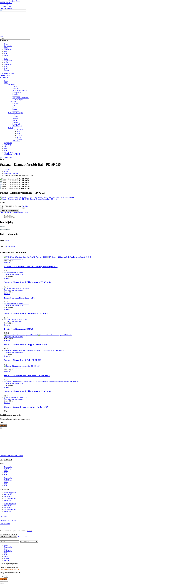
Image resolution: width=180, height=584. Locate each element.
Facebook (3, 212)
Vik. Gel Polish (17, 129)
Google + (21, 212)
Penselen (15, 94)
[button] (2, 36)
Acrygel (15, 116)
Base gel (15, 118)
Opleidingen (8, 64)
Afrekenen (22, 536)
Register (7, 560)
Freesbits (15, 88)
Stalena (7, 240)
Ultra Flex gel (17, 126)
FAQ (6, 66)
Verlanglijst (8, 496)
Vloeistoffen (12, 101)
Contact (6, 70)
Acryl (14, 114)
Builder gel (16, 124)
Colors (10, 128)
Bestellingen (8, 494)
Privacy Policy (5, 524)
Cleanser (15, 103)
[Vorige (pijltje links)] (1, 583)
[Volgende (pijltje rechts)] (3, 583)
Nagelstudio (8, 60)
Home (6, 59)
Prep (14, 107)
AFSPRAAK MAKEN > (12, 154)
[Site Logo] (6, 157)
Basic (18, 131)
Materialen (11, 84)
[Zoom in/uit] (7, 581)
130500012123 (10, 246)
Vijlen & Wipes (17, 99)
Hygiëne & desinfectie (19, 90)
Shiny (19, 133)
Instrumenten (16, 92)
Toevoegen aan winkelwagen (9, 210)
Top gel (15, 120)
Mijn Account (8, 152)
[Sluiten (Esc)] (1, 581)
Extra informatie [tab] (9, 218)
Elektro (14, 86)
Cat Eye (19, 135)
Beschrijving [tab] (8, 216)
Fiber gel (15, 122)
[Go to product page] (92, 257)
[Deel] (3, 581)
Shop (6, 62)
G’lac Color (16, 141)
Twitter (9, 212)
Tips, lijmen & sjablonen (20, 98)
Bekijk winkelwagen (8, 536)
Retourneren (8, 500)
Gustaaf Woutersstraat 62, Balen (11, 456)
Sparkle (19, 139)
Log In (6, 558)
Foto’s (6, 68)
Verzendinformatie (10, 498)
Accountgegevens (10, 493)
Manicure (15, 105)
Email (27, 212)
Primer (14, 109)
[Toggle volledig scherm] (5, 581)
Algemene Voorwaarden (8, 520)
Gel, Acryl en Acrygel (15, 113)
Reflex (19, 137)
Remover (15, 111)
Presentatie (16, 96)
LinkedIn (15, 212)
